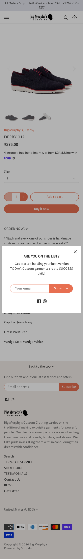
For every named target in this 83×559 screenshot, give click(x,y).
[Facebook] (39, 301)
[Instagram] (45, 301)
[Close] (75, 251)
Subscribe (61, 288)
